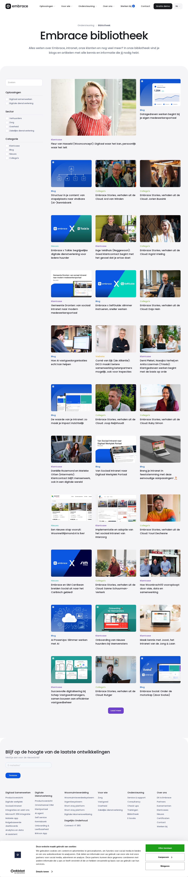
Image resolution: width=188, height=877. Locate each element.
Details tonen (42, 871)
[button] (47, 6)
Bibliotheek (133, 814)
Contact (145, 6)
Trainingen (132, 809)
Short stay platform (74, 805)
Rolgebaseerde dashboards (13, 824)
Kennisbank (41, 821)
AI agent (39, 813)
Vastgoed (103, 801)
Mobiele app (12, 818)
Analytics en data (15, 830)
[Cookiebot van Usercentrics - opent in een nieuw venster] (18, 872)
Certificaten (163, 818)
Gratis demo (163, 6)
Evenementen (164, 805)
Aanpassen (163, 857)
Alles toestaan (165, 848)
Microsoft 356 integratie (18, 814)
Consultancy (133, 801)
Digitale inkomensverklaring (78, 814)
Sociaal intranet (14, 805)
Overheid (102, 805)
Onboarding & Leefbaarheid (42, 827)
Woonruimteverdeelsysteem (79, 797)
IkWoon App (41, 833)
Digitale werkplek (14, 801)
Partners (161, 801)
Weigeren (165, 866)
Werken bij (162, 826)
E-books (131, 818)
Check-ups (133, 805)
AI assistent (11, 834)
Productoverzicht (14, 797)
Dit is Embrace (164, 797)
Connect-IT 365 (72, 825)
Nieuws (160, 814)
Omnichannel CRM (44, 805)
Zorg (100, 797)
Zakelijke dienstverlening (110, 809)
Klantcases (162, 809)
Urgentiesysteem (73, 801)
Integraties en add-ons (17, 809)
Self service (41, 817)
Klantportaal (41, 809)
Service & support (136, 797)
